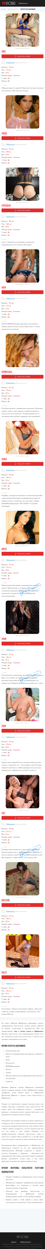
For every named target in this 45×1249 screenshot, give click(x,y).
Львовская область (13, 9)
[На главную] (8, 3)
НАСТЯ (4, 972)
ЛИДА (4, 287)
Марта (4, 548)
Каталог (14, 1242)
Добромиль (10, 62)
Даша (4, 638)
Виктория (6, 900)
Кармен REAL (7, 371)
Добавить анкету (25, 1242)
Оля (3, 813)
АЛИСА (4, 459)
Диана (4, 133)
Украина (3, 9)
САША (4, 725)
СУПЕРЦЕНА (6, 205)
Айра (4, 51)
